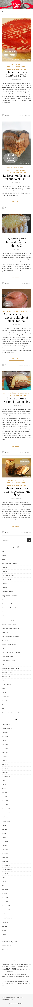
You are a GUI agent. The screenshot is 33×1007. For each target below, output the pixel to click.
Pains (3, 648)
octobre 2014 (6, 817)
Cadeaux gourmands (8, 575)
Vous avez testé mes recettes (11, 713)
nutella (6, 979)
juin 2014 (4, 833)
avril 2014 (5, 841)
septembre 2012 (7, 918)
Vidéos (4, 709)
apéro (8, 964)
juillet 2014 (5, 829)
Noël (3, 979)
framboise (28, 972)
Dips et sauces (6, 612)
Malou (7, 115)
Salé (3, 680)
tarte (19, 983)
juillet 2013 (5, 877)
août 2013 (5, 873)
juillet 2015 (5, 780)
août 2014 (5, 825)
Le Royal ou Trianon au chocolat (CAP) (16, 177)
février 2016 (5, 764)
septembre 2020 (7, 728)
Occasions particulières (16, 69)
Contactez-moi (6, 946)
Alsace (4, 964)
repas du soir (9, 983)
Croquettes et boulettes (9, 596)
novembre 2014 (7, 813)
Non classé (5, 640)
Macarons (5, 632)
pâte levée (23, 981)
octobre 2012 (6, 914)
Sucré (3, 688)
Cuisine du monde (7, 604)
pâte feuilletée (16, 981)
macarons (17, 974)
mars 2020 (5, 732)
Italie (13, 974)
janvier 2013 (5, 902)
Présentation (6, 950)
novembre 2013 (7, 861)
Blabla (3, 559)
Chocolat (22, 168)
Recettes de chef (7, 672)
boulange (27, 964)
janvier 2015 (5, 805)
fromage (4, 974)
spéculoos (15, 983)
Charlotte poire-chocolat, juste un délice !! (16, 242)
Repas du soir (6, 676)
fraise (24, 972)
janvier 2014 (5, 853)
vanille (6, 986)
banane (13, 964)
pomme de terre (26, 979)
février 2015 (5, 801)
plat (20, 979)
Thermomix (5, 697)
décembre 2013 (7, 857)
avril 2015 (5, 793)
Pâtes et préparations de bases (11, 652)
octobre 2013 (6, 865)
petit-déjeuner (15, 979)
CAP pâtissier (21, 966)
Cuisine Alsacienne (7, 600)
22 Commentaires (26, 532)
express (20, 972)
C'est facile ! (7, 311)
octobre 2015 (6, 776)
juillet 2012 (5, 926)
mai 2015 (4, 789)
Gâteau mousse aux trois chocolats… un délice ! (16, 491)
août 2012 (5, 922)
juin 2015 (4, 784)
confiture (18, 969)
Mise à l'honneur (15, 976)
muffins (21, 976)
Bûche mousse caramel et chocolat (16, 400)
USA (3, 986)
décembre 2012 (7, 906)
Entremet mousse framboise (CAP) (16, 73)
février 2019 (5, 736)
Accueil (4, 954)
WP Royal (20, 1004)
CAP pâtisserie (16, 64)
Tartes (4, 693)
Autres (4, 555)
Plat (3, 664)
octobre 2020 (6, 724)
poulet (8, 981)
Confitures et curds (7, 592)
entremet (15, 972)
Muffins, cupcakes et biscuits (10, 636)
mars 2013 (5, 894)
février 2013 (5, 898)
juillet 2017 (5, 740)
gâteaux (8, 974)
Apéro (3, 551)
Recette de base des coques (10, 668)
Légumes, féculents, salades (10, 628)
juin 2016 (4, 756)
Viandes (4, 705)
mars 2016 (5, 760)
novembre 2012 (7, 910)
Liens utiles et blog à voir (9, 942)
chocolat (11, 969)
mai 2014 (4, 837)
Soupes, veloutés (7, 684)
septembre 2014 (7, 821)
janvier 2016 (5, 768)
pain (9, 979)
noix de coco (26, 976)
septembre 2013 (7, 869)
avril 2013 (5, 890)
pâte (11, 981)
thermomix (25, 983)
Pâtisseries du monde (8, 660)
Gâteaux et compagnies (16, 67)
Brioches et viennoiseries (9, 563)
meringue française (6, 976)
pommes (4, 981)
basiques (17, 964)
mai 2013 (4, 885)
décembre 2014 (7, 809)
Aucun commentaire (25, 115)
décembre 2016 (7, 752)
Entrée (4, 616)
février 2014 (5, 849)
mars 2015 (5, 797)
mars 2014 (5, 845)
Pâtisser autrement (8, 656)
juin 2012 (4, 930)
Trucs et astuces (7, 701)
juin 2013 (4, 881)
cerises (26, 966)
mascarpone (24, 974)
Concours (4, 587)
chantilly (4, 969)
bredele (4, 966)
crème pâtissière (26, 969)
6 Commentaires (26, 283)
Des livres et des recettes (10, 608)
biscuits (21, 964)
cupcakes (4, 972)
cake (12, 966)
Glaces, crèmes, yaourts (22, 311)
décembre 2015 (7, 772)
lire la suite (16, 109)
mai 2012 (4, 934)
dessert (10, 971)
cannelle (15, 966)
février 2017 (5, 744)
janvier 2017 (5, 748)
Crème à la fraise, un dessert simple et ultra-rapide (16, 317)
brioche (8, 966)
